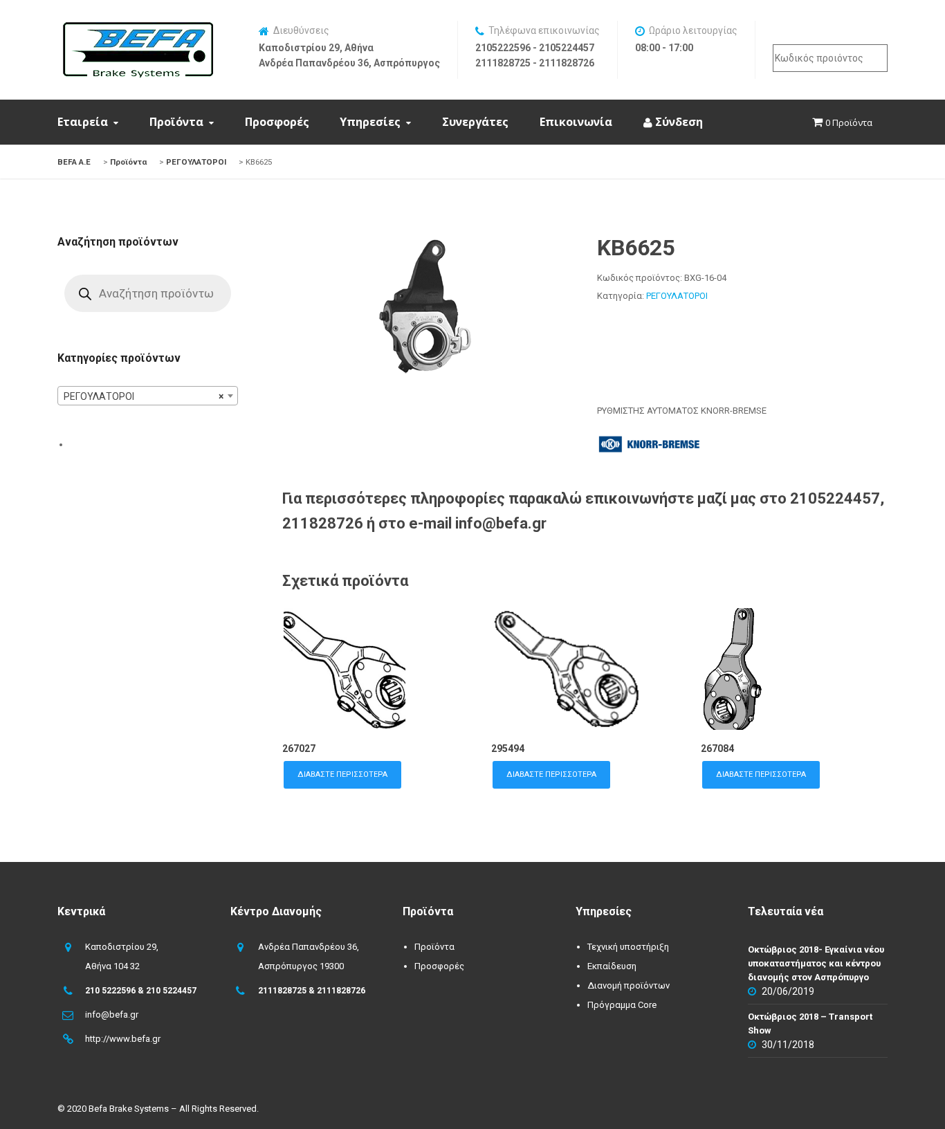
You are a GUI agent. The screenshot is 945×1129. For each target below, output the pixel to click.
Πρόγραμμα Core (622, 1005)
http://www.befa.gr (122, 1039)
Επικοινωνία (576, 121)
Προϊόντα (176, 121)
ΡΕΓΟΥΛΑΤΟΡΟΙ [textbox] (143, 396)
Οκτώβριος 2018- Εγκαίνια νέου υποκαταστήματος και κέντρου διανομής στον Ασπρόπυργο (816, 963)
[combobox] (147, 395)
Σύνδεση (677, 121)
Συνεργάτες (475, 121)
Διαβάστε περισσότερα (342, 774)
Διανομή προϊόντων (628, 985)
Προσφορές (277, 121)
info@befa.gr (111, 1014)
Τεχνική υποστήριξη (628, 947)
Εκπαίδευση (611, 966)
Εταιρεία (82, 121)
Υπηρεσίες (370, 121)
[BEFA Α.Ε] (137, 29)
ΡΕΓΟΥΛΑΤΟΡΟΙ (677, 296)
